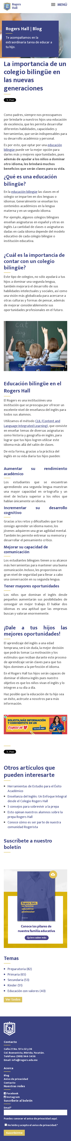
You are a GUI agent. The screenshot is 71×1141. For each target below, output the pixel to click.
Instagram (13, 1097)
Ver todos (12, 999)
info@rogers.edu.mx (24, 1060)
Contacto (9, 1083)
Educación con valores (27, 991)
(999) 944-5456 (25, 1056)
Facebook (12, 1093)
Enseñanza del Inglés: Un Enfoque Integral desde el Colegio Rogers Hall (37, 799)
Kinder (15, 985)
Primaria (17, 974)
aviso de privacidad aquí (42, 1118)
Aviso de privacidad (16, 1079)
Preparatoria (20, 969)
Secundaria (18, 980)
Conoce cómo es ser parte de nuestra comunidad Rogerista (34, 825)
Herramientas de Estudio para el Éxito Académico (35, 789)
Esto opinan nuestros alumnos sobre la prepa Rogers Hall (35, 815)
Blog (6, 1075)
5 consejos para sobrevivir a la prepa (33, 807)
